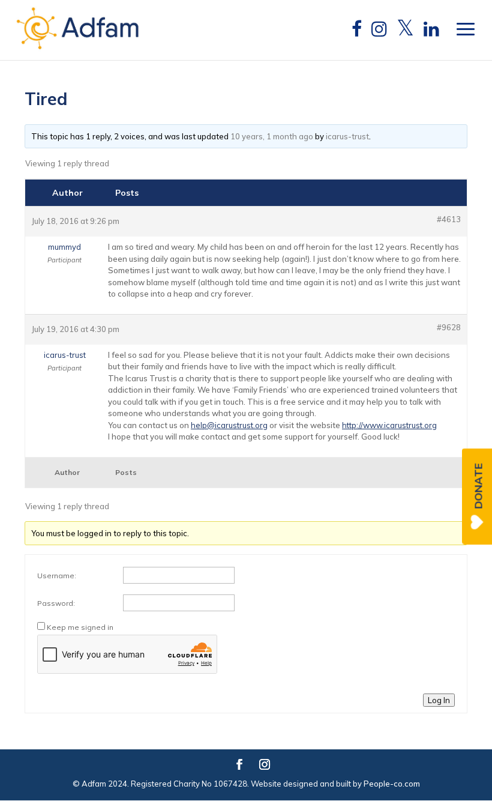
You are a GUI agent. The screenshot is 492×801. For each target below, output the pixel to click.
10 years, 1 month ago (271, 136)
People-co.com (392, 783)
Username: (56, 575)
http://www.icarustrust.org (389, 425)
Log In (439, 700)
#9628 (449, 327)
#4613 (449, 219)
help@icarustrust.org (229, 425)
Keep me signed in (80, 627)
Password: (56, 603)
